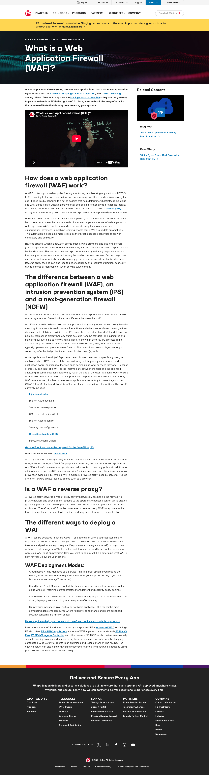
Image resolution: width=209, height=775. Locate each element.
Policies (74, 767)
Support (138, 2)
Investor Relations (164, 720)
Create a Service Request (104, 716)
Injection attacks (38, 394)
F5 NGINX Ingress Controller (47, 635)
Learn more (75, 27)
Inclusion (159, 716)
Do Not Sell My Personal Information (133, 767)
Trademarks (59, 767)
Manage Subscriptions (102, 702)
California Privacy (103, 767)
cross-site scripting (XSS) (64, 93)
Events (158, 729)
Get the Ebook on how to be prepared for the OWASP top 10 (59, 447)
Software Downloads (101, 720)
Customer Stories (67, 716)
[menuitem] (83, 2)
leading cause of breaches (85, 97)
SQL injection (87, 93)
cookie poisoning (111, 93)
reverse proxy (113, 208)
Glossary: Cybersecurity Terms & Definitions (55, 39)
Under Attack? (173, 2)
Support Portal (98, 707)
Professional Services (102, 711)
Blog (157, 725)
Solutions (31, 711)
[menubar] (104, 2)
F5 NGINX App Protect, (54, 631)
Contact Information (165, 702)
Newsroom (160, 734)
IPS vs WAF (60, 453)
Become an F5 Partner (134, 711)
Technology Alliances (134, 707)
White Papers (65, 707)
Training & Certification (70, 725)
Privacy (86, 767)
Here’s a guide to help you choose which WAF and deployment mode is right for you (72, 621)
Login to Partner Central (135, 716)
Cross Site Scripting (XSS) (43, 434)
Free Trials (32, 702)
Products (31, 707)
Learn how (79, 690)
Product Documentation (71, 702)
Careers (159, 711)
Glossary (63, 711)
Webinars (63, 720)
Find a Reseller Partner (135, 702)
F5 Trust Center (163, 707)
